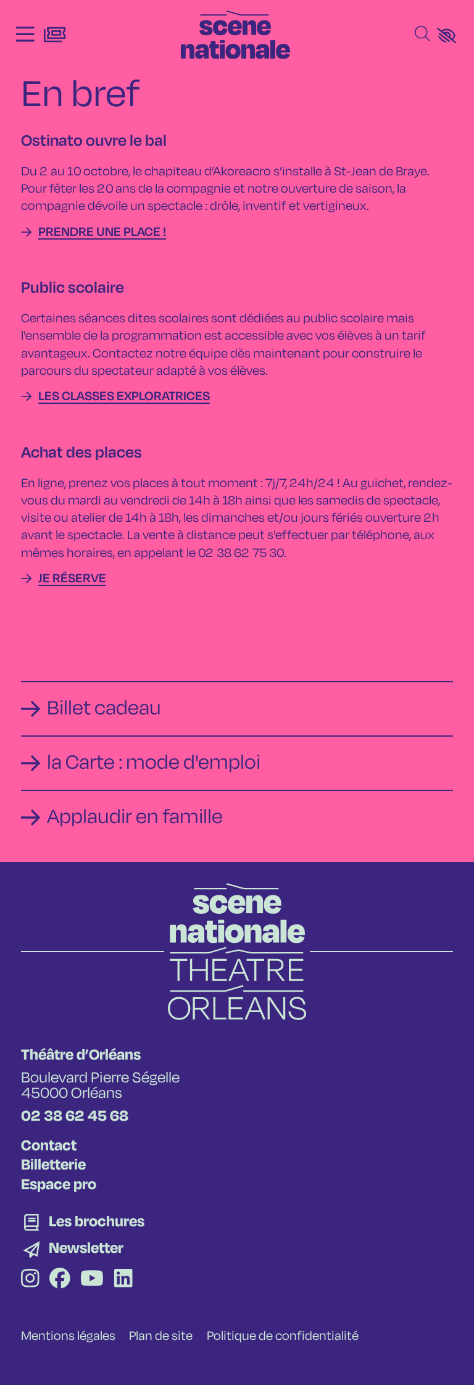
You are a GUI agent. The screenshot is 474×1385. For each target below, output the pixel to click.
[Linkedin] (123, 1281)
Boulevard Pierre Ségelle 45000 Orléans (100, 1086)
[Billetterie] (54, 34)
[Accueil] (235, 34)
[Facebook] (59, 1281)
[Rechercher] (422, 34)
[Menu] (25, 34)
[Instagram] (30, 1281)
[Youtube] (92, 1281)
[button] (447, 35)
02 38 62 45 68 (74, 1116)
